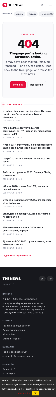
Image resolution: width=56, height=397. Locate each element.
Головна (18, 84)
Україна (19, 14)
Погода (32, 14)
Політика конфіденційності (16, 325)
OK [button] (35, 393)
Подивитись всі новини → (16, 255)
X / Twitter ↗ (9, 373)
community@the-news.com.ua (17, 356)
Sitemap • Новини (11, 338)
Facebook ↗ (8, 369)
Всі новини (36, 84)
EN (42, 278)
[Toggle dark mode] (42, 5)
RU (50, 278)
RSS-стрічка (9, 334)
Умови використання (13, 330)
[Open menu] (50, 5)
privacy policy (24, 393)
